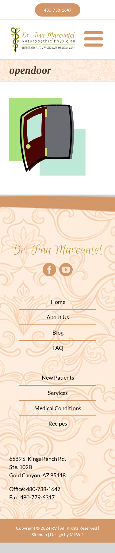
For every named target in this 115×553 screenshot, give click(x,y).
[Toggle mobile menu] (95, 39)
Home (58, 301)
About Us (58, 317)
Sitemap (39, 534)
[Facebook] (49, 269)
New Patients (58, 377)
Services (58, 392)
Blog (57, 332)
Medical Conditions (57, 408)
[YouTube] (66, 269)
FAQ (57, 347)
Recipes (57, 423)
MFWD (77, 534)
